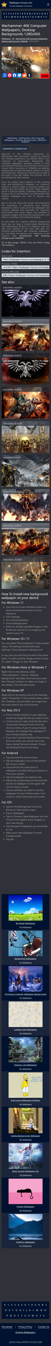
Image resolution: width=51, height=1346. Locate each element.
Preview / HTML (10, 263)
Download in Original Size (15, 148)
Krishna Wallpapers (25, 1332)
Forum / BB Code (10, 271)
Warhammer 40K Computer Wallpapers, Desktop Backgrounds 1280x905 (25, 39)
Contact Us (43, 1326)
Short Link (7, 255)
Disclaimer (7, 1326)
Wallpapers (6, 38)
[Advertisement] (25, 108)
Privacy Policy (25, 1326)
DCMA (45, 75)
